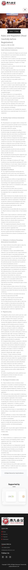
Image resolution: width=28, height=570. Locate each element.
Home (11, 31)
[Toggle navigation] (25, 9)
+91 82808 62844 (5, 547)
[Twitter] (6, 557)
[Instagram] (10, 557)
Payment (5, 536)
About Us (5, 534)
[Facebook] (2, 557)
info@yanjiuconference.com (8, 550)
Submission (5, 539)
